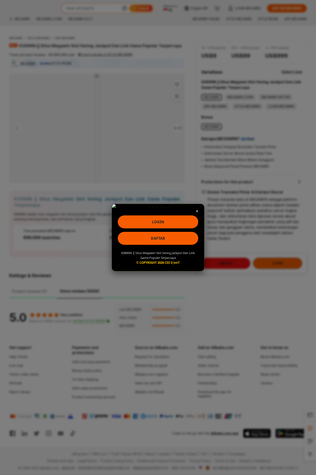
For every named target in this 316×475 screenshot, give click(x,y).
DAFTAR (158, 238)
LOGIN (158, 221)
